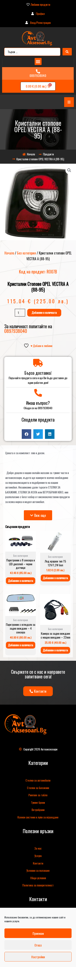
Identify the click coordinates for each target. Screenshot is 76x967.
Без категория (26, 253)
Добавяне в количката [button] (20, 580)
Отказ (38, 945)
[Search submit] (67, 51)
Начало (9, 253)
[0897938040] (38, 71)
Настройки (38, 956)
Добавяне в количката (44, 312)
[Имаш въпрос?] (38, 393)
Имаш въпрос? (38, 403)
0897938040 (38, 75)
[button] (38, 61)
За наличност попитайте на (28, 328)
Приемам (38, 933)
